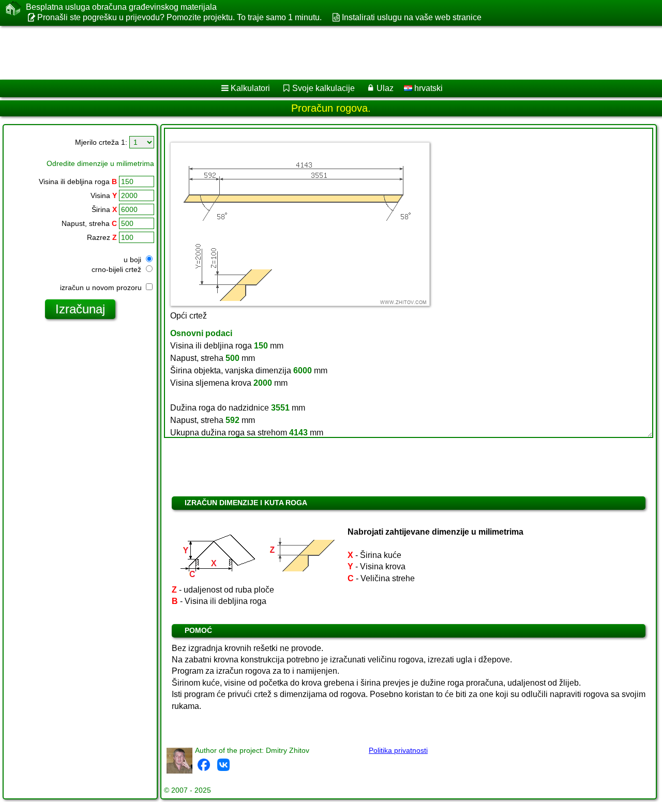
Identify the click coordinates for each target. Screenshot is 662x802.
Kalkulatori (250, 88)
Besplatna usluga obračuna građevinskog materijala (121, 7)
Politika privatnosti (398, 750)
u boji (133, 259)
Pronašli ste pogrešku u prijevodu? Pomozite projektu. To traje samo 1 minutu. (179, 17)
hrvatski (427, 88)
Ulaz (385, 88)
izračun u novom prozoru (102, 287)
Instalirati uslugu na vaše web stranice (411, 17)
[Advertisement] (314, 52)
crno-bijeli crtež (117, 269)
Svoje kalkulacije (323, 88)
